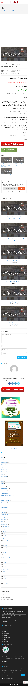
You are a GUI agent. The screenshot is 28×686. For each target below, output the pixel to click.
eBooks (2, 459)
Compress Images (6, 597)
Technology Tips (4, 514)
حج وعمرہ (5, 542)
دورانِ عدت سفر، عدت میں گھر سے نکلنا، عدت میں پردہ (6, 176)
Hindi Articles (4, 469)
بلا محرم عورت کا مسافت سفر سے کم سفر (14, 260)
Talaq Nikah (3, 512)
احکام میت (5, 535)
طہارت (4, 550)
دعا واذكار (4, 529)
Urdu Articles (3, 519)
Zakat (2, 521)
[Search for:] (4, 2)
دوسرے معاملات (6, 581)
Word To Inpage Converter (8, 599)
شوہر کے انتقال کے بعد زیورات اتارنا (17, 164)
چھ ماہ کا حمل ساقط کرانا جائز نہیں (14, 281)
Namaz (2, 481)
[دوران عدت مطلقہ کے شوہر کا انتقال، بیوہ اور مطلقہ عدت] (6, 160)
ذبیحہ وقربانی (5, 545)
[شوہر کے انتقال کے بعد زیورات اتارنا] (18, 160)
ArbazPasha (5, 611)
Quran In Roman (4, 493)
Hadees (2, 464)
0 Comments (16, 71)
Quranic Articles (7, 637)
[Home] (1, 10)
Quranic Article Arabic (5, 500)
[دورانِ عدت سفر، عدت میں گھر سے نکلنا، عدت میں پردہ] (6, 171)
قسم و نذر (4, 552)
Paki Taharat (3, 486)
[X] (18, 383)
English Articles (4, 462)
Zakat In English (4, 524)
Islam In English (4, 471)
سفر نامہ (4, 531)
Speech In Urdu (4, 509)
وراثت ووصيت (5, 585)
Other (2, 483)
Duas (2, 457)
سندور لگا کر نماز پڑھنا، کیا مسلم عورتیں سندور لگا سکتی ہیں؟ (14, 217)
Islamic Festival (4, 476)
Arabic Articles (4, 455)
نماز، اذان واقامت (7, 554)
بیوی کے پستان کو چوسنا (14, 302)
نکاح (4, 573)
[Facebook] (9, 383)
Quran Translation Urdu (6, 498)
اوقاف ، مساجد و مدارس (7, 538)
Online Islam (6, 70)
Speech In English (4, 507)
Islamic (2, 474)
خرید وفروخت (5, 578)
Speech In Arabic (4, 505)
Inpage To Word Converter (8, 595)
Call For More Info (14, 448)
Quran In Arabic (4, 488)
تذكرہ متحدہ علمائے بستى (7, 526)
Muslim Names (4, 478)
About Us (5, 627)
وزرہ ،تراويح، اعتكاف (6, 557)
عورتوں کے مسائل (6, 71)
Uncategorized (4, 517)
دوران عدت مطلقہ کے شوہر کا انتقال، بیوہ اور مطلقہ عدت (6, 165)
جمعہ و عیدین (5, 540)
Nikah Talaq (6, 641)
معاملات (5, 576)
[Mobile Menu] (2, 2)
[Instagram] (12, 383)
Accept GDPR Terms (8, 678)
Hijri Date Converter (6, 594)
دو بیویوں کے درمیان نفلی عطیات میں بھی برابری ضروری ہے (14, 323)
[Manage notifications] (25, 683)
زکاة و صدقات (5, 547)
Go (23, 675)
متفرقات (4, 562)
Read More (20, 380)
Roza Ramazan (4, 502)
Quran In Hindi (4, 490)
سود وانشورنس (6, 583)
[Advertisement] (14, 32)
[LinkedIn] (15, 383)
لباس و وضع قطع (6, 571)
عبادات (5, 533)
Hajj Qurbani (3, 467)
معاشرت (5, 564)
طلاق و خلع (5, 566)
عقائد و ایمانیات (5, 560)
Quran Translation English (6, 495)
